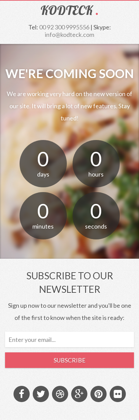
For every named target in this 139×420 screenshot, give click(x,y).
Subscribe (70, 360)
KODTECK (66, 10)
